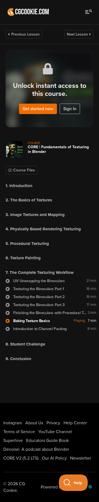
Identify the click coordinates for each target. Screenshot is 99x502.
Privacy (53, 423)
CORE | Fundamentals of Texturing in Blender (58, 149)
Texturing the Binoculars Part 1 (38, 289)
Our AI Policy (54, 458)
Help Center (75, 423)
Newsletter (80, 458)
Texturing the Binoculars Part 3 (39, 305)
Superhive (13, 440)
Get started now (38, 109)
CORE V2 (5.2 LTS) (20, 458)
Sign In (69, 109)
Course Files (23, 170)
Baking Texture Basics (31, 321)
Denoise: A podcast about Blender (36, 449)
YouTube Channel (55, 431)
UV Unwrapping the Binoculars (39, 281)
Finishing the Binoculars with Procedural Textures (50, 313)
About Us (34, 423)
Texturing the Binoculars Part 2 (39, 297)
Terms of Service (19, 431)
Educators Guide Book (47, 440)
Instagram (12, 423)
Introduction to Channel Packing (40, 328)
